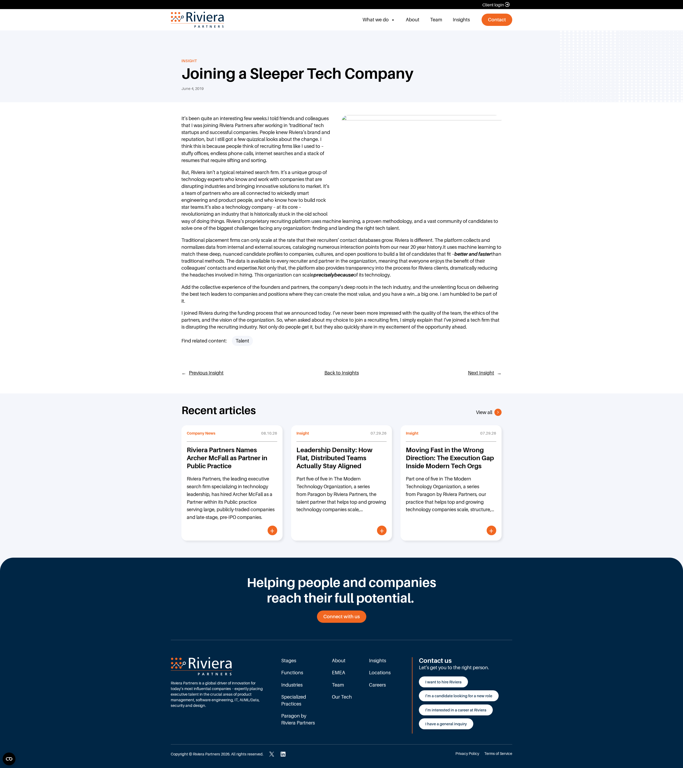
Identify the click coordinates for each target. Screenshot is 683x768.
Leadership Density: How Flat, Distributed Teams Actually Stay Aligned (334, 458)
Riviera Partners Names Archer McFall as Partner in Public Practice (227, 458)
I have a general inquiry (446, 724)
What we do (376, 19)
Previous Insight (206, 373)
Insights (461, 19)
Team (436, 19)
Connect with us (341, 616)
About (412, 19)
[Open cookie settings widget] (9, 759)
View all (484, 412)
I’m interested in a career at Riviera (455, 710)
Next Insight (481, 373)
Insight (189, 60)
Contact (497, 19)
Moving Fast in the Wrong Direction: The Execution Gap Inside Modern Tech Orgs (450, 458)
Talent (242, 341)
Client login (493, 4)
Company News (201, 433)
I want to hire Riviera (443, 682)
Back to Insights (341, 373)
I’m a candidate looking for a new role (458, 696)
